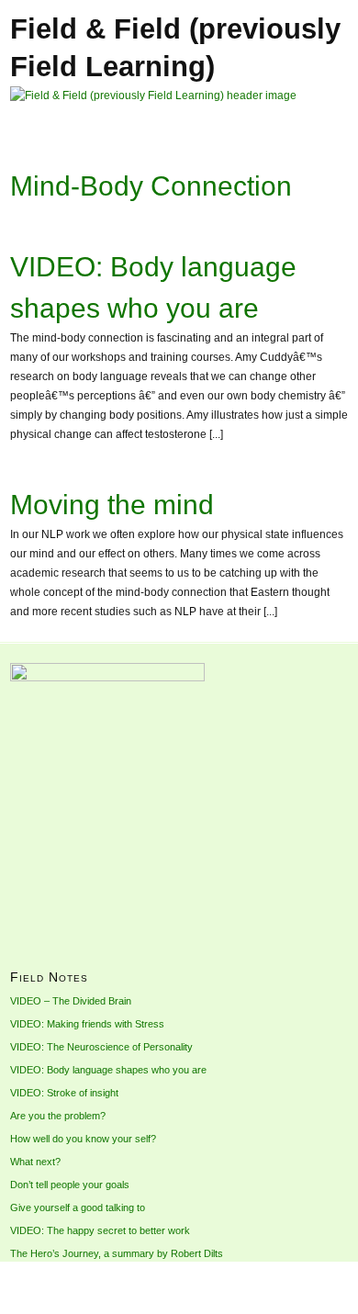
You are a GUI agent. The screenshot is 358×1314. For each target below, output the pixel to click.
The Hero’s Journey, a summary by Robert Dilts (116, 1253)
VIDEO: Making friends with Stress (87, 1023)
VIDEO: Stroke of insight (64, 1092)
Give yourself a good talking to (77, 1207)
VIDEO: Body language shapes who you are (108, 1069)
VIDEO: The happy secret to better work (100, 1230)
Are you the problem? (58, 1115)
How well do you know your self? (83, 1138)
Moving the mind (112, 504)
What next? (35, 1161)
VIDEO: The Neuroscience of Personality (101, 1046)
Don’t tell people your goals (69, 1184)
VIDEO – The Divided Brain (70, 1000)
